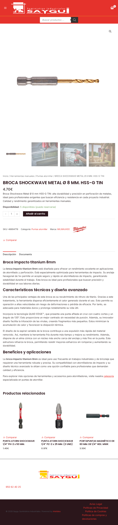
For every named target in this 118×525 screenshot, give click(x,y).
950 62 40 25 (13, 486)
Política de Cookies (95, 511)
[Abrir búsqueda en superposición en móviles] (59, 20)
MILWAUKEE (63, 229)
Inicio (5, 176)
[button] (110, 31)
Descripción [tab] (9, 254)
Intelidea (56, 511)
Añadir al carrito (35, 213)
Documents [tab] (25, 254)
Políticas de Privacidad (95, 507)
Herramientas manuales (22, 176)
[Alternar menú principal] (5, 8)
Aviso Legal (96, 504)
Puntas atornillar (44, 176)
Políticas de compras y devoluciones (94, 517)
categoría (109, 376)
